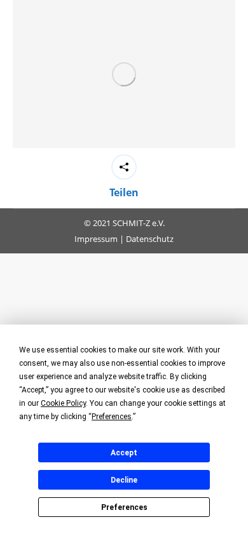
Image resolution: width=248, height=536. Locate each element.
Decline (124, 480)
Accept (124, 452)
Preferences (124, 507)
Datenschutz (150, 239)
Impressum (96, 239)
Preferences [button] (112, 416)
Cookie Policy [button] (63, 403)
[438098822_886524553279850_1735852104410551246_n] (124, 74)
